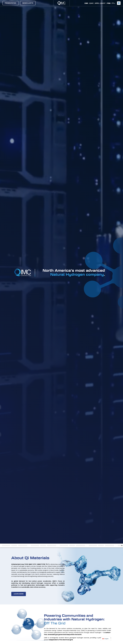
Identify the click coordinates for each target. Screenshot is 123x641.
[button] (118, 3)
